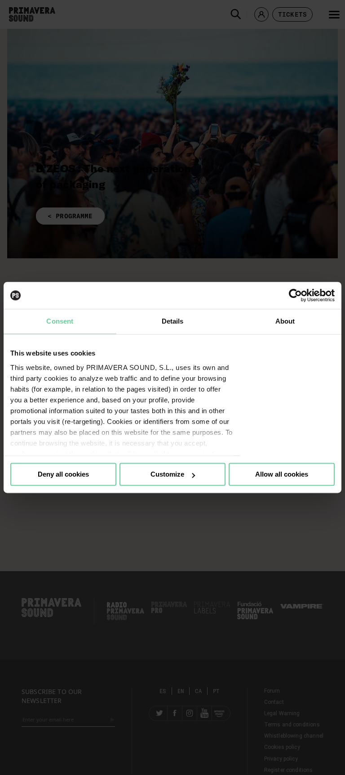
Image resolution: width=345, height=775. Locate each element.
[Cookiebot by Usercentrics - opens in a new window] (295, 295)
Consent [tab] (59, 321)
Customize (167, 474)
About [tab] (285, 321)
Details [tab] (173, 321)
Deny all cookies (63, 474)
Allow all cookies (281, 474)
